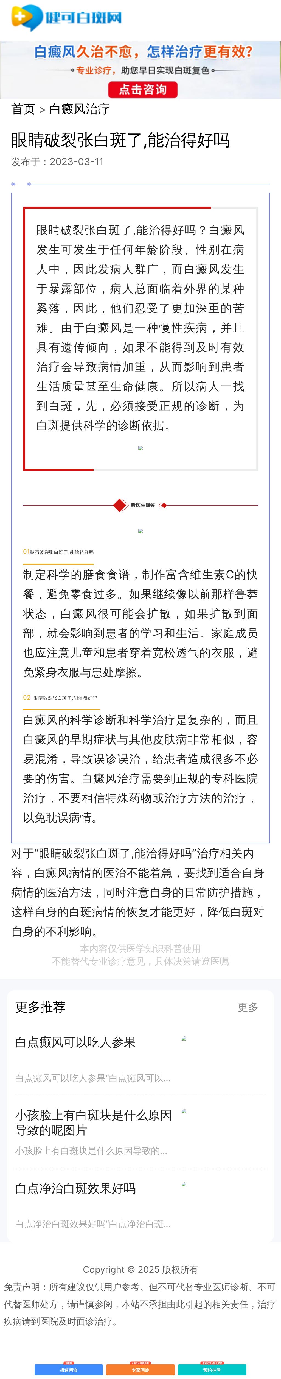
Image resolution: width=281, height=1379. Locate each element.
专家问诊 (140, 1368)
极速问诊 (69, 1368)
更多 (248, 1007)
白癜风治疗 (79, 109)
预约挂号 (212, 1368)
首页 (23, 109)
